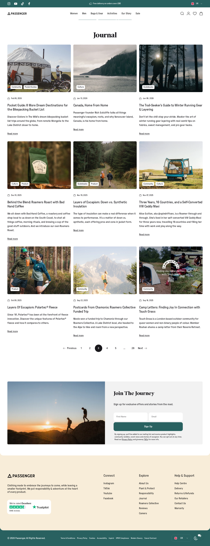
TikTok (106, 488)
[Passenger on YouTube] (15, 3)
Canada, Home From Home (90, 105)
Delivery (178, 488)
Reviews (143, 508)
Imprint (111, 538)
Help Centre (180, 483)
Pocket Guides (31, 87)
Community (16, 87)
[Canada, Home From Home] (105, 68)
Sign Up (148, 426)
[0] (194, 13)
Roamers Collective (149, 503)
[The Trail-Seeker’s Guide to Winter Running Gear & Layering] (171, 68)
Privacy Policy (82, 538)
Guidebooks (148, 87)
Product (25, 184)
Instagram (108, 483)
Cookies (92, 538)
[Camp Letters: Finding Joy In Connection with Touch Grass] (171, 270)
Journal (143, 498)
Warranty (179, 508)
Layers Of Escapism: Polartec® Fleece (32, 307)
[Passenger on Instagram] (8, 3)
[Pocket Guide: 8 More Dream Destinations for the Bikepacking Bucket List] (39, 68)
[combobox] (197, 3)
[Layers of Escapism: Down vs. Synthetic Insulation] (105, 165)
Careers (143, 513)
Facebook (108, 498)
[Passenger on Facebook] (29, 3)
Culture (81, 87)
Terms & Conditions (68, 538)
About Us (144, 483)
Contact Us (180, 503)
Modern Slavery (137, 538)
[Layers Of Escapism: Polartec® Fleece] (39, 270)
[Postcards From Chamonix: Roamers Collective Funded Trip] (105, 270)
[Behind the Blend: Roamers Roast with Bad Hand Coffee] (39, 165)
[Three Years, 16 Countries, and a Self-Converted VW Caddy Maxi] (171, 165)
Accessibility (102, 538)
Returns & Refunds (184, 493)
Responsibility (146, 493)
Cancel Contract (150, 538)
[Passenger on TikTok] (22, 3)
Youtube (107, 493)
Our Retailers (181, 498)
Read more (12, 134)
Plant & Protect (147, 488)
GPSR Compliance (122, 538)
